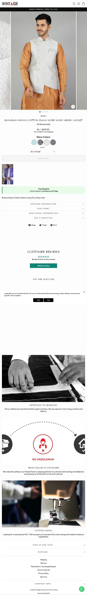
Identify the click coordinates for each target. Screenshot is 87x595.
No (48, 300)
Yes (38, 300)
